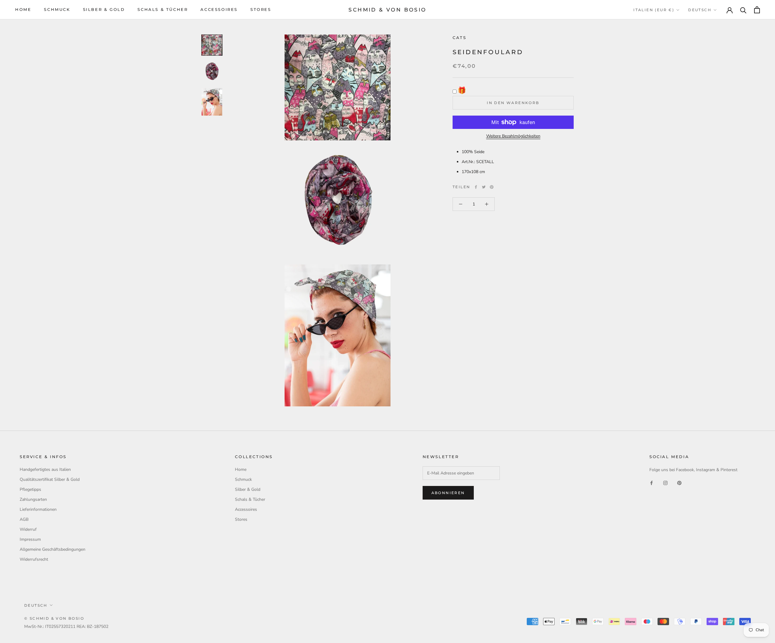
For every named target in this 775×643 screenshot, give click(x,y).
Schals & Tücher (162, 9)
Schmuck (57, 9)
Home (23, 9)
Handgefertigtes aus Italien (45, 469)
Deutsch (699, 10)
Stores (260, 9)
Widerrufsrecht (34, 559)
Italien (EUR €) (653, 10)
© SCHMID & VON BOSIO (54, 618)
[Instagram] (665, 482)
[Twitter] (484, 187)
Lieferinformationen (38, 509)
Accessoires (219, 9)
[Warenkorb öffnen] (757, 9)
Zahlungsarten (33, 499)
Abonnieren (448, 492)
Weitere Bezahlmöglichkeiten (513, 136)
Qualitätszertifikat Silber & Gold (50, 479)
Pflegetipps (30, 489)
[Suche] (743, 10)
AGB (24, 519)
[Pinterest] (491, 187)
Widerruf (28, 529)
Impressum (30, 539)
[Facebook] (476, 187)
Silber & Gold (104, 9)
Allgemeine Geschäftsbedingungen (52, 549)
